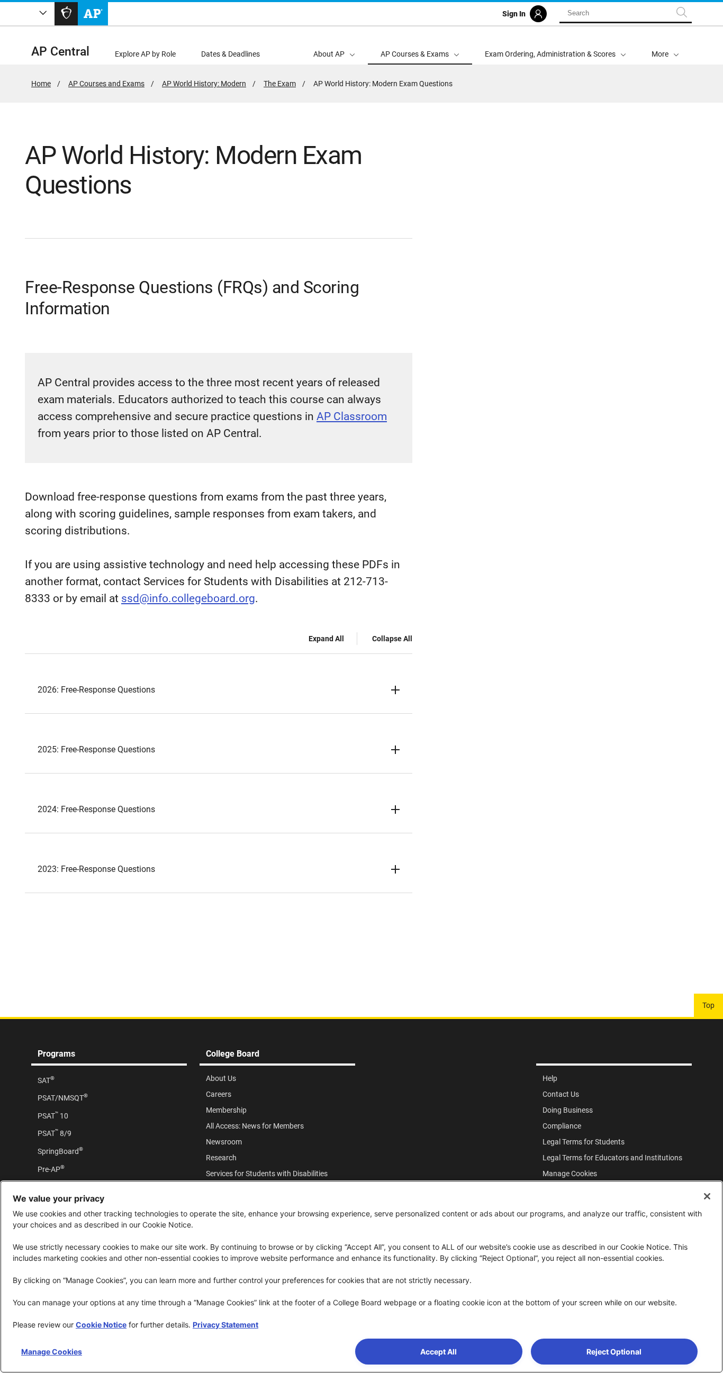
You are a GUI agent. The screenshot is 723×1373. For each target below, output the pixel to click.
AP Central (60, 51)
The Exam (280, 83)
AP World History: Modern (204, 83)
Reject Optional (613, 1351)
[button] (665, 45)
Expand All (326, 638)
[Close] (707, 1196)
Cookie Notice (101, 1324)
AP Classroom (352, 416)
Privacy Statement (225, 1324)
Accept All (438, 1351)
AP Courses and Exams (106, 83)
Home (41, 83)
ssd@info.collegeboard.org (188, 598)
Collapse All (392, 638)
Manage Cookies (51, 1351)
